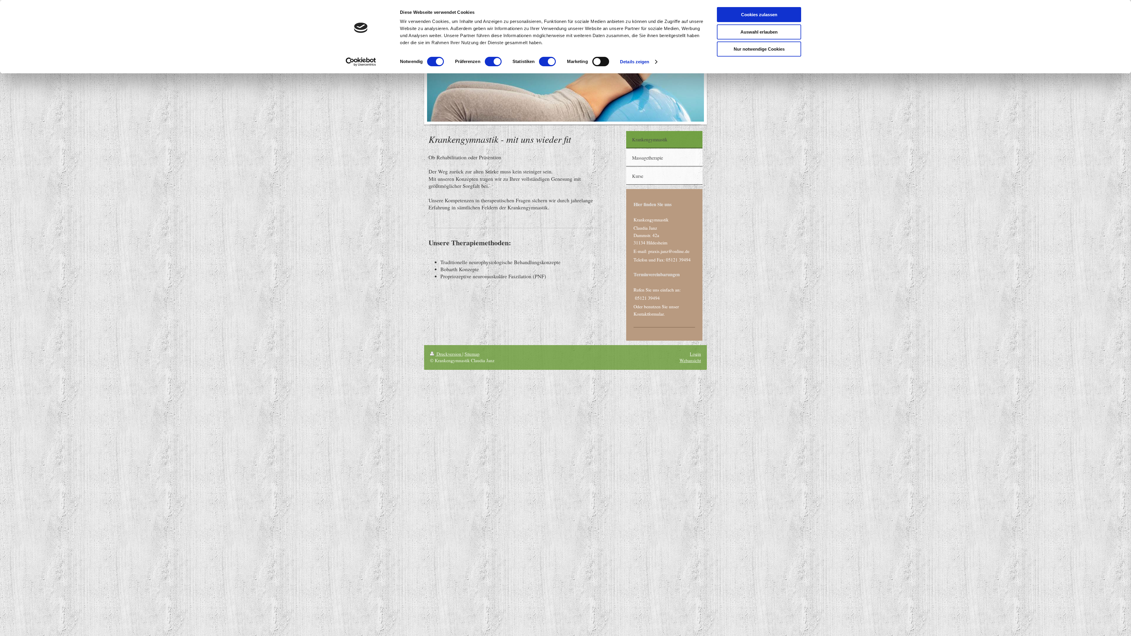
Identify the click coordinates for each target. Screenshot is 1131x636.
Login (695, 354)
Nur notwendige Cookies (759, 49)
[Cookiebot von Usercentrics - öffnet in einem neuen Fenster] (361, 61)
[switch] (493, 61)
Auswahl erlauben (759, 31)
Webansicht (690, 360)
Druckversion (448, 354)
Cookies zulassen (759, 14)
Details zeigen (634, 61)
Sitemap (471, 354)
